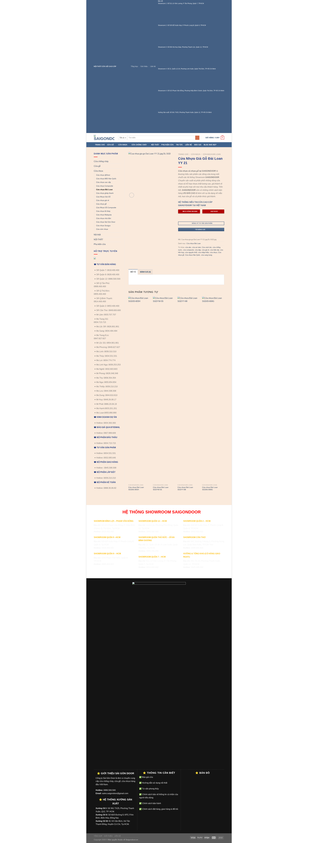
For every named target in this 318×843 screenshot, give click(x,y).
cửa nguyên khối (191, 252)
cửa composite (188, 250)
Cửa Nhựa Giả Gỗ (103, 197)
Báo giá (197, 145)
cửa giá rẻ (205, 250)
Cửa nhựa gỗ (101, 204)
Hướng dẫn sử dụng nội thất (154, 783)
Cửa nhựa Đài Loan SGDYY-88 (185, 488)
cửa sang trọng (206, 255)
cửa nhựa (213, 252)
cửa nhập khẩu (203, 252)
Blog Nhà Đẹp (210, 145)
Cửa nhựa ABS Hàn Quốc (106, 179)
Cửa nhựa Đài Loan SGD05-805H (136, 488)
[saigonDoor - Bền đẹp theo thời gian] (104, 138)
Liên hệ (153, 66)
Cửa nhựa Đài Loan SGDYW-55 (160, 488)
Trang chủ (100, 145)
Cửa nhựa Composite (104, 186)
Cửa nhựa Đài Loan (104, 190)
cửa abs (188, 247)
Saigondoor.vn (132, 840)
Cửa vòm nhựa (102, 229)
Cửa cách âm (207, 247)
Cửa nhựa (122, 145)
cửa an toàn (196, 247)
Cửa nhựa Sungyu (103, 226)
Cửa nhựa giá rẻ (102, 200)
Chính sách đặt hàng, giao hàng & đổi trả (160, 809)
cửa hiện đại (214, 250)
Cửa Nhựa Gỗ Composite (106, 208)
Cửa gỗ (110, 145)
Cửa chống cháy (139, 145)
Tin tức (179, 145)
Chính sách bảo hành (151, 803)
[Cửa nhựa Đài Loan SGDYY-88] (189, 390)
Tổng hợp (134, 66)
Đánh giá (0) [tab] (145, 272)
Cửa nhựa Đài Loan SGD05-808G (210, 488)
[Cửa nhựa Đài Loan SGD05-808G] (213, 390)
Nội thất (155, 145)
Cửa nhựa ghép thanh (105, 193)
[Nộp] (197, 138)
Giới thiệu (144, 66)
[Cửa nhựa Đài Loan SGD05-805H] (139, 390)
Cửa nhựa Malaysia (104, 215)
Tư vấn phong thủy (150, 789)
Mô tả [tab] (133, 272)
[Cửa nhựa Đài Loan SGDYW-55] (164, 390)
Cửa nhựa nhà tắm (103, 218)
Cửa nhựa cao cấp (103, 182)
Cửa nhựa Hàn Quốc (192, 255)
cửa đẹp (198, 250)
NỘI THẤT (98, 239)
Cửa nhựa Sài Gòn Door (105, 222)
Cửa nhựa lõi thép (103, 211)
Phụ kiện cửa (167, 145)
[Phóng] (131, 195)
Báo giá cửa (147, 777)
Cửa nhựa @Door (103, 175)
